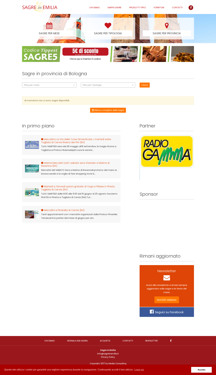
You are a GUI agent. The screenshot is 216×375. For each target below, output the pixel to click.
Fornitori (159, 7)
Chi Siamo (94, 7)
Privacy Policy (108, 357)
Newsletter (151, 340)
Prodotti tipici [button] (137, 7)
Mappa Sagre (114, 7)
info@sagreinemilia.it (108, 353)
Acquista (105, 340)
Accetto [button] (201, 370)
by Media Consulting (116, 363)
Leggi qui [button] (139, 369)
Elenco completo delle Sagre (109, 110)
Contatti (177, 7)
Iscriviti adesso (166, 300)
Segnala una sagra (77, 340)
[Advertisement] (167, 223)
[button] (49, 85)
